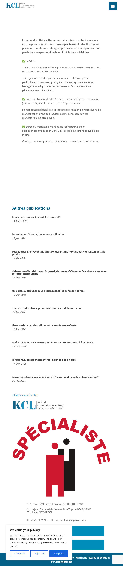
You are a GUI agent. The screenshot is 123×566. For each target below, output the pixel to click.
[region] (39, 542)
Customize (19, 553)
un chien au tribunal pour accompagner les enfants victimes (48, 291)
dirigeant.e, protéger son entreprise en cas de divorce (44, 359)
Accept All (59, 553)
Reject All (39, 553)
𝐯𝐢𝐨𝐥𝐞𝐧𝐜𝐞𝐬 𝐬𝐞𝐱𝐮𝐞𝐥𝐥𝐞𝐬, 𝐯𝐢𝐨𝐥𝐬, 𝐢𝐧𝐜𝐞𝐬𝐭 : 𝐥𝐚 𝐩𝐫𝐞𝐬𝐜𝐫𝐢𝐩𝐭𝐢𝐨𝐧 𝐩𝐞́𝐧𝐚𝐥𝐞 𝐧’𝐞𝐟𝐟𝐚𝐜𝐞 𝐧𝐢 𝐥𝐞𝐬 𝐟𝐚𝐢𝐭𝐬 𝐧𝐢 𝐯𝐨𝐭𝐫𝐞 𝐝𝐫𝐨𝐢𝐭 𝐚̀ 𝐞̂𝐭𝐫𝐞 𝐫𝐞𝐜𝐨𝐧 (59, 272)
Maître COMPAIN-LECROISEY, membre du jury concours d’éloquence (52, 342)
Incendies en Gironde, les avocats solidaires (38, 234)
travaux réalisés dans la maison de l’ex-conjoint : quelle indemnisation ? (55, 377)
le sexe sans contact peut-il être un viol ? (36, 217)
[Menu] (113, 6)
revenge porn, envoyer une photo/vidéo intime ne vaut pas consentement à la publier (59, 253)
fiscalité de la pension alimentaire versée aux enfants (44, 325)
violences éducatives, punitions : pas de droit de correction (47, 308)
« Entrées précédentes (25, 395)
